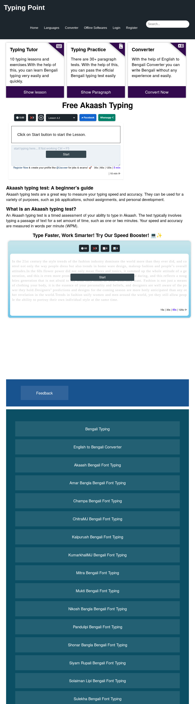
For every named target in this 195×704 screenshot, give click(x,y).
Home (34, 27)
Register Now (20, 167)
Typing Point (24, 7)
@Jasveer (62, 167)
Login (116, 27)
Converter (71, 27)
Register (131, 27)
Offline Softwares (95, 27)
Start (66, 154)
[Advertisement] (34, 355)
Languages (51, 27)
